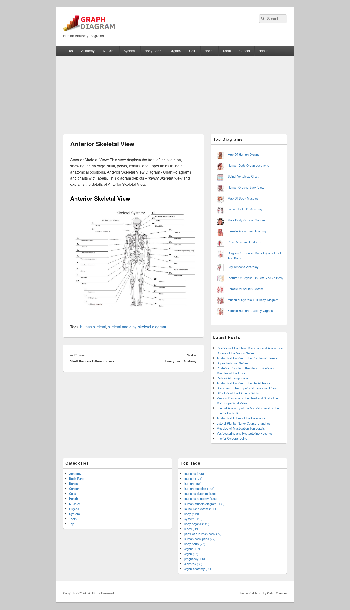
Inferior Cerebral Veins (232, 438)
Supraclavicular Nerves (233, 363)
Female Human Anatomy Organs (250, 310)
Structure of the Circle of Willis (238, 393)
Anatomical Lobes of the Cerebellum (242, 418)
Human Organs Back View (246, 187)
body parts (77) (194, 543)
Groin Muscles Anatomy (244, 242)
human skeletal (93, 327)
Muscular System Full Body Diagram (253, 299)
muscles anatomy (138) (200, 498)
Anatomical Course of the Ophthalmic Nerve (247, 358)
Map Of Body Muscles (243, 198)
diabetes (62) (193, 563)
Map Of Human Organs (244, 154)
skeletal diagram (152, 327)
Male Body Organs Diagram (247, 220)
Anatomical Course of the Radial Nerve (243, 383)
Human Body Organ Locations (248, 165)
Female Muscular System (245, 288)
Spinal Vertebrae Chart (243, 176)
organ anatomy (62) (197, 568)
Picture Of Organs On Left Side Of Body (255, 277)
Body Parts (153, 50)
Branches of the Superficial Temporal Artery (247, 388)
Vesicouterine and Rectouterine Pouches (245, 433)
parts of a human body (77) (202, 533)
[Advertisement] (175, 91)
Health (263, 50)
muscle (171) (193, 478)
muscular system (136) (200, 508)
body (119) (191, 513)
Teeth (226, 50)
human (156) (192, 483)
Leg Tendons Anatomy (243, 267)
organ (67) (191, 553)
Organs (175, 50)
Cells (192, 50)
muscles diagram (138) (200, 493)
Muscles (109, 50)
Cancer (244, 50)
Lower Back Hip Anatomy (245, 209)
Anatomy (88, 50)
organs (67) (192, 548)
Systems (130, 50)
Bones (209, 50)
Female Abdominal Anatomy (247, 231)
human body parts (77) (199, 538)
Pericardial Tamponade (232, 378)
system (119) (193, 518)
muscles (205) (194, 473)
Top (70, 50)
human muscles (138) (199, 488)
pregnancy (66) (194, 558)
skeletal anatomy (122, 327)
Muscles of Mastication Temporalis (241, 428)
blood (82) (191, 528)
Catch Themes (277, 593)
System (74, 513)
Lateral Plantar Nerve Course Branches (243, 423)
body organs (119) (196, 523)
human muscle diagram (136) (204, 503)
